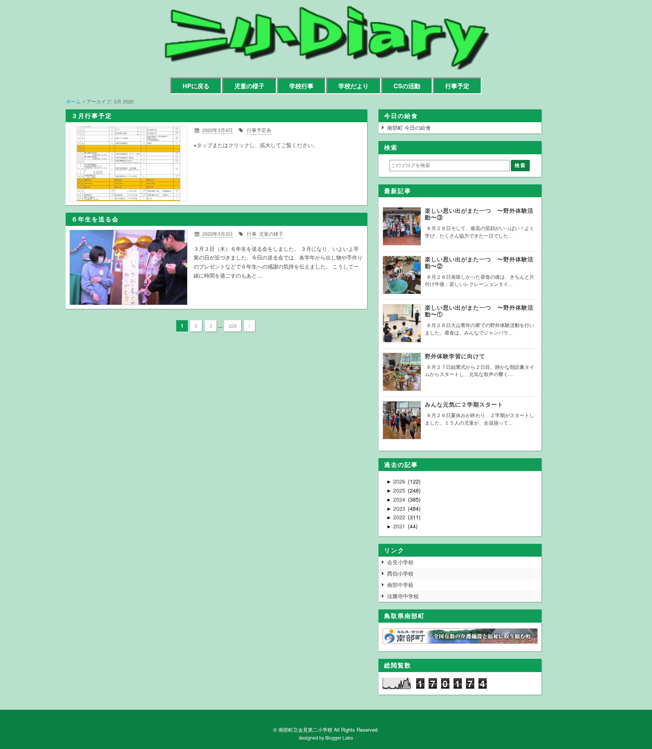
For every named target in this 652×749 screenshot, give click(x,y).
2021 (400, 526)
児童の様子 (249, 85)
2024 (400, 499)
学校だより (353, 85)
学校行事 (301, 85)
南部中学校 (400, 584)
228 (233, 325)
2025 (400, 490)
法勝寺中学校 (403, 596)
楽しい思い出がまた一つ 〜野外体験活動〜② (479, 262)
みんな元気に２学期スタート (464, 404)
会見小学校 (400, 562)
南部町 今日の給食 (409, 127)
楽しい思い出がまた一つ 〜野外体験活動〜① (479, 311)
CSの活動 (407, 85)
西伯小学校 (400, 573)
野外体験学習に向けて (455, 356)
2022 (400, 517)
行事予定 (457, 85)
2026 (400, 481)
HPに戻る (196, 85)
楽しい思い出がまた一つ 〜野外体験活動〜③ (479, 214)
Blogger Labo (339, 737)
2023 (400, 508)
